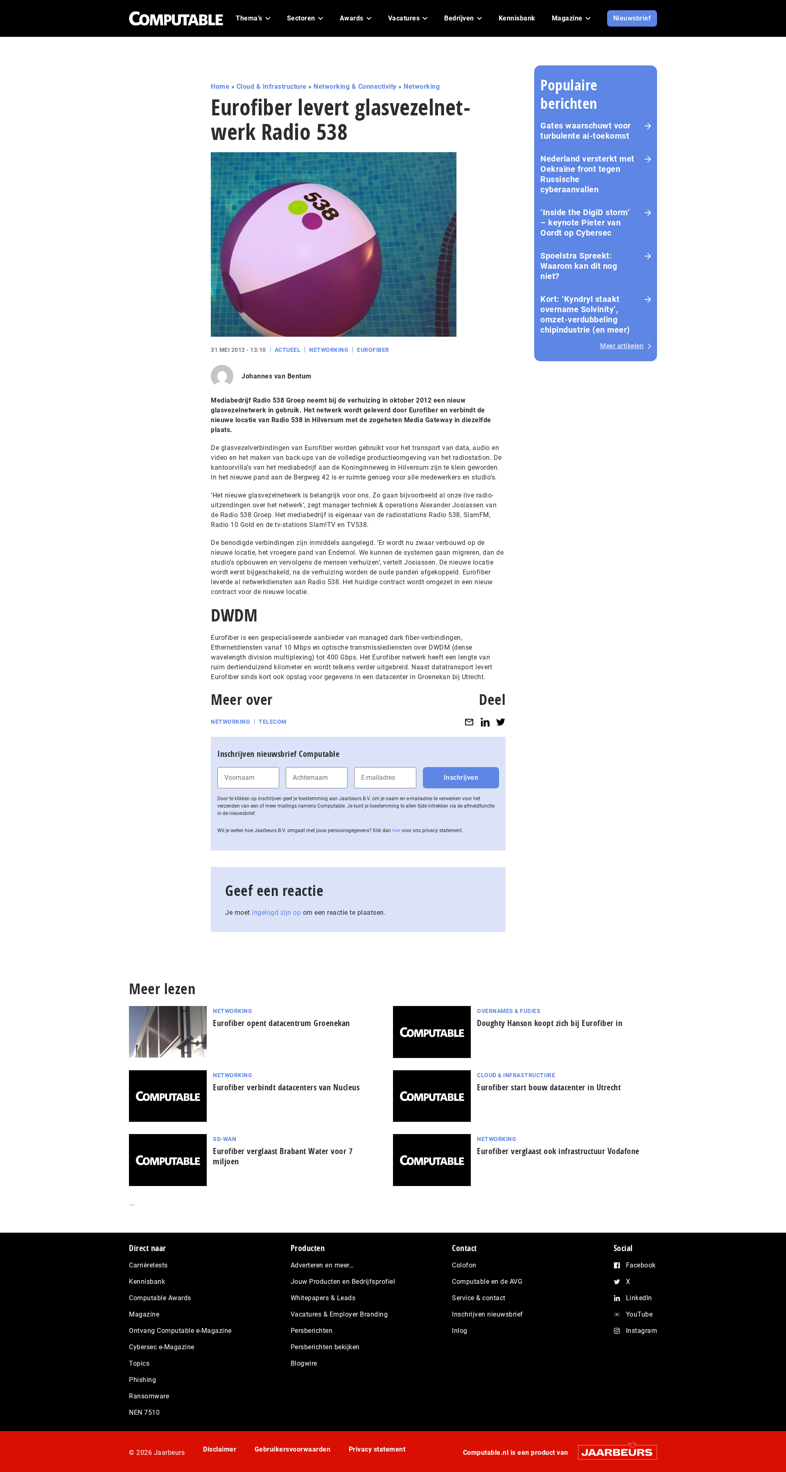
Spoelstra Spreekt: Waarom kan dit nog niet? (578, 266)
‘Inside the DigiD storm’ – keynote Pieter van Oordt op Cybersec (585, 222)
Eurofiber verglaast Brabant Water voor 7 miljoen (282, 1156)
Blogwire (304, 1363)
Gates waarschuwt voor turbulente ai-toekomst (585, 131)
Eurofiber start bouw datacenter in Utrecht (549, 1087)
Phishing (142, 1380)
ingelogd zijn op (276, 912)
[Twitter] (501, 722)
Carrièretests (148, 1265)
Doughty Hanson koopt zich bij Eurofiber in (549, 1023)
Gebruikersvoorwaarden (293, 1449)
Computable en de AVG (487, 1281)
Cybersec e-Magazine (161, 1347)
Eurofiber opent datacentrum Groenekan (281, 1023)
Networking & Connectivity (355, 86)
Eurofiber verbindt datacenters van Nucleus (286, 1087)
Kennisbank (147, 1281)
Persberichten (312, 1331)
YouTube (639, 1314)
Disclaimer (219, 1449)
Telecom (273, 721)
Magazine (144, 1314)
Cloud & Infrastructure (272, 86)
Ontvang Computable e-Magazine (180, 1331)
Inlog (460, 1331)
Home (220, 86)
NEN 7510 (144, 1412)
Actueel (288, 350)
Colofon (464, 1265)
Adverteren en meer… (322, 1265)
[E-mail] (469, 722)
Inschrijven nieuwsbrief (487, 1314)
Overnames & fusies (508, 1011)
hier (396, 830)
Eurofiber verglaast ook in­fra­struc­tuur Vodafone (558, 1151)
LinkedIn (639, 1298)
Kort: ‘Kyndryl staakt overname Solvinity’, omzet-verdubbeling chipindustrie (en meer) (585, 314)
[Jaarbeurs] (613, 1452)
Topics (139, 1363)
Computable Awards (160, 1298)
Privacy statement (377, 1449)
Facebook (641, 1265)
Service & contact (479, 1298)
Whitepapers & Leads (323, 1298)
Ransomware (149, 1396)
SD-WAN (224, 1139)
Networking (422, 86)
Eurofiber (373, 350)
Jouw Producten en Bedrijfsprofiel (343, 1281)
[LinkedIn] (485, 722)
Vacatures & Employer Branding (339, 1314)
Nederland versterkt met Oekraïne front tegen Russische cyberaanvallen (587, 174)
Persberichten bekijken (325, 1347)
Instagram (641, 1331)
